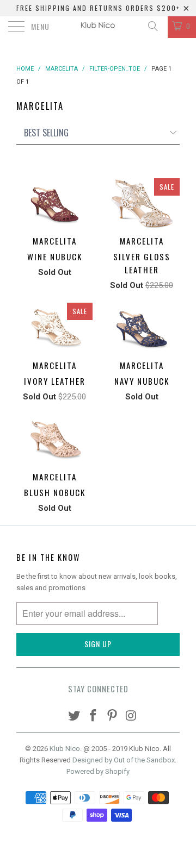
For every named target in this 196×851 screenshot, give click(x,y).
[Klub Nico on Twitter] (74, 716)
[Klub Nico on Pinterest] (113, 716)
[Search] (152, 26)
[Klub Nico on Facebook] (93, 716)
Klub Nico (65, 748)
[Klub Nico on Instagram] (131, 716)
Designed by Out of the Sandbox (123, 760)
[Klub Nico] (98, 27)
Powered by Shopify (98, 771)
